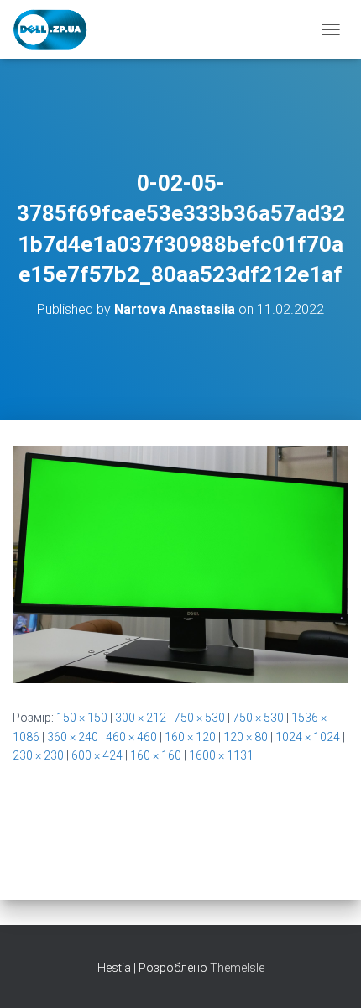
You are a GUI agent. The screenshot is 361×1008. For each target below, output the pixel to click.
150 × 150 (81, 717)
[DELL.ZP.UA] (57, 29)
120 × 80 (245, 737)
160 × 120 (190, 737)
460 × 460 (131, 737)
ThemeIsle (237, 967)
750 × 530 (199, 717)
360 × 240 (72, 737)
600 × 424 (97, 755)
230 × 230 (38, 755)
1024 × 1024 (307, 737)
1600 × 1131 (221, 755)
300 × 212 (140, 717)
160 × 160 (155, 755)
